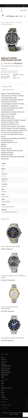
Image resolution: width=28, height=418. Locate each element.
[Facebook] (1, 9)
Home (2, 22)
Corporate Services (6, 366)
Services (3, 364)
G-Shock (3, 397)
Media (2, 377)
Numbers (4, 191)
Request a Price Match (9, 71)
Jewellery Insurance (6, 368)
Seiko (2, 390)
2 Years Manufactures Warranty (9, 212)
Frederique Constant (6, 388)
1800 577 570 (17, 6)
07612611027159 (6, 202)
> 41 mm (4, 176)
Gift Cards (3, 362)
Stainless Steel (5, 196)
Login (25, 6)
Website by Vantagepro (14, 414)
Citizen (2, 394)
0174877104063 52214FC (8, 207)
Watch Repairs (4, 375)
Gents (3, 166)
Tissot (2, 383)
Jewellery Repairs (5, 370)
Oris (18, 78)
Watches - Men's (9, 22)
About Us (3, 359)
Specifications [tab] (8, 89)
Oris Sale (6, 78)
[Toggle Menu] (3, 16)
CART (24, 10)
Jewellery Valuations (6, 372)
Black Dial (4, 181)
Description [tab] (7, 86)
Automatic (4, 186)
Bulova (2, 392)
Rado (2, 381)
